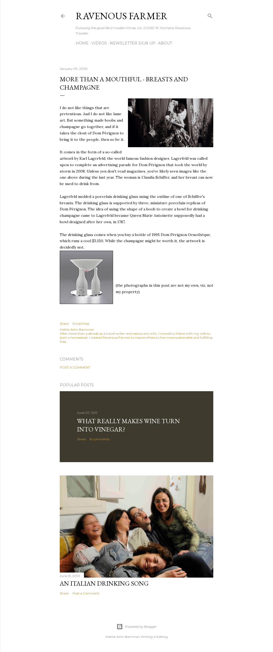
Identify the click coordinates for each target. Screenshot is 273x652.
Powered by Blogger (140, 627)
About (165, 43)
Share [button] (64, 324)
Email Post (81, 324)
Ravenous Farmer (122, 16)
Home (82, 43)
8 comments (100, 439)
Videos (99, 43)
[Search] (210, 15)
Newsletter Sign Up (132, 43)
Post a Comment (75, 367)
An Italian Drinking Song (104, 583)
